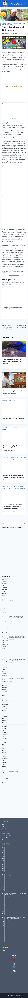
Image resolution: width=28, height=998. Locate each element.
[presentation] (14, 349)
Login (3, 839)
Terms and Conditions (7, 835)
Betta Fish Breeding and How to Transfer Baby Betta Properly (7, 326)
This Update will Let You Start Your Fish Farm (21, 326)
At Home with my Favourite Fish (13, 391)
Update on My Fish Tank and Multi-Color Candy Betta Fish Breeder (12, 361)
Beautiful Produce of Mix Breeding (14, 418)
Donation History (6, 833)
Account (4, 828)
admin (5, 479)
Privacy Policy (5, 837)
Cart (3, 831)
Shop (3, 826)
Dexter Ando (6, 33)
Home (3, 824)
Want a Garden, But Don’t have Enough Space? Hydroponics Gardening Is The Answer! (13, 506)
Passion (10, 24)
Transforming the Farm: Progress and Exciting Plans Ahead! (15, 874)
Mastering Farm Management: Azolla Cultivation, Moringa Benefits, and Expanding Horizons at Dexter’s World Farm (17, 700)
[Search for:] (14, 523)
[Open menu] (25, 4)
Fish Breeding (10, 23)
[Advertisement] (14, 558)
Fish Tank (16, 23)
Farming (4, 23)
